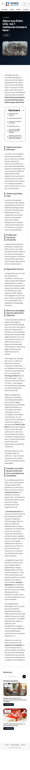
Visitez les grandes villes (15, 118)
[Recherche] (24, 4)
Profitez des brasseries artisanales (15, 122)
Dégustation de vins (14, 126)
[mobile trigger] (3, 4)
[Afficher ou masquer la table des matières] (22, 110)
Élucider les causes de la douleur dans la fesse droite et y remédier (15, 700)
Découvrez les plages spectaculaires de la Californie (14, 131)
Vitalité (8, 685)
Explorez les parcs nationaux (13, 114)
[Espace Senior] (12, 4)
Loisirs (6, 35)
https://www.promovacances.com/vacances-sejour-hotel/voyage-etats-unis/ (15, 99)
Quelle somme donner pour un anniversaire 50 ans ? (14, 724)
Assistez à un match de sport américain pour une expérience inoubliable (15, 137)
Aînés (8, 711)
